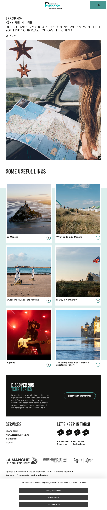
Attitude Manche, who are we (70, 441)
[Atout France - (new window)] (83, 460)
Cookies (10, 474)
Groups (9, 443)
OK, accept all (53, 504)
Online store (11, 439)
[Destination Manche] (53, 5)
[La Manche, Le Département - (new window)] (21, 460)
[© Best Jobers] (53, 100)
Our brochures (78, 444)
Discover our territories (79, 396)
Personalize (53, 497)
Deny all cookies (53, 490)
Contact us (62, 444)
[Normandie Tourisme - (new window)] (55, 460)
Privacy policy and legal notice (32, 474)
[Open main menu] (98, 5)
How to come (12, 431)
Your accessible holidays (17, 435)
